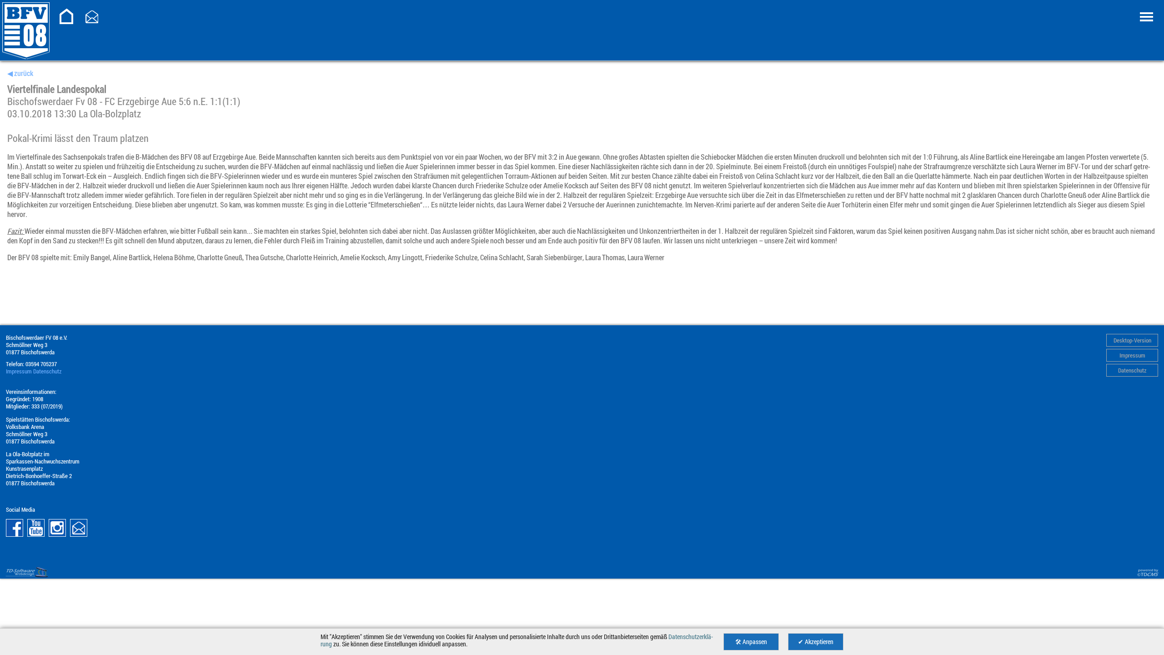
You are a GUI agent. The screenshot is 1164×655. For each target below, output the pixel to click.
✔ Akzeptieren (815, 642)
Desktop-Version (1132, 340)
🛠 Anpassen (751, 642)
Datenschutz (1132, 370)
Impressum (1132, 355)
